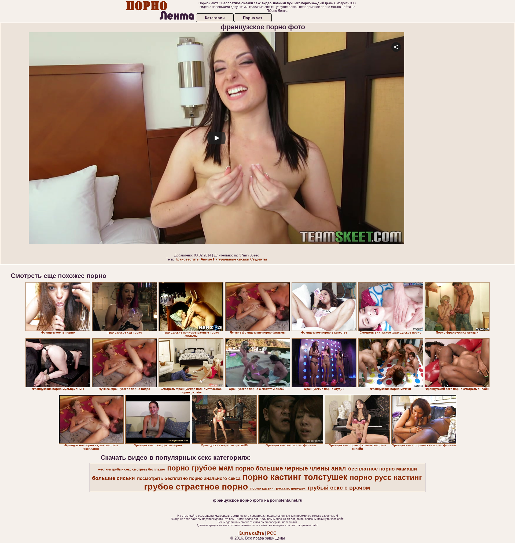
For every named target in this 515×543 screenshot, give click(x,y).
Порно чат (252, 18)
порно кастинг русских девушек (278, 488)
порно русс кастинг (386, 477)
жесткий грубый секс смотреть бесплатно (131, 469)
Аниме (206, 259)
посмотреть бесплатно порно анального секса (188, 478)
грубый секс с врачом (339, 487)
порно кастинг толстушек (294, 477)
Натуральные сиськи (231, 259)
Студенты (258, 259)
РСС (272, 533)
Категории (215, 18)
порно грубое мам (200, 468)
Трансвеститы (187, 259)
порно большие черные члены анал (290, 468)
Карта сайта (251, 533)
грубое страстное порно (196, 486)
